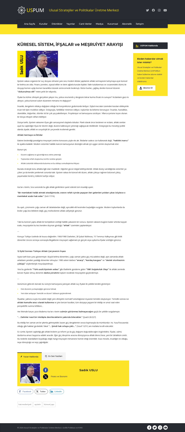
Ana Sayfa (29, 24)
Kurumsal (112, 24)
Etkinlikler (57, 24)
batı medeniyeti (25, 404)
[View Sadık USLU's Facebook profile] (45, 370)
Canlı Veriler (85, 24)
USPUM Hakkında (149, 45)
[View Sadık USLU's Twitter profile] (45, 376)
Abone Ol (147, 88)
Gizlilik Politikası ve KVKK (72, 427)
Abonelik (127, 24)
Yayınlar (70, 24)
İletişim (140, 24)
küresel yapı (49, 404)
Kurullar (43, 24)
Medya (99, 24)
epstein (38, 404)
